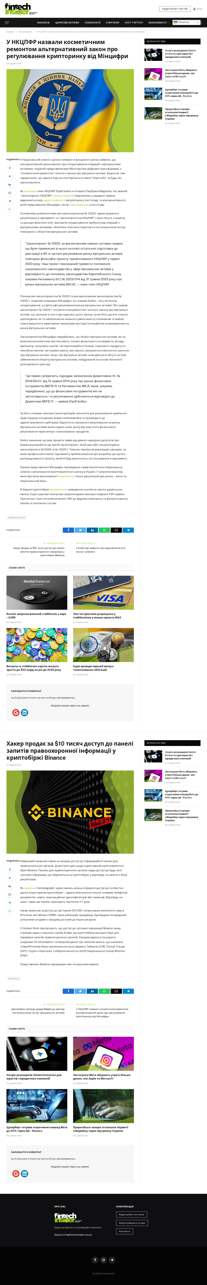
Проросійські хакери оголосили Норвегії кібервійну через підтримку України (181, 114)
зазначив (30, 191)
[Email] (9, 193)
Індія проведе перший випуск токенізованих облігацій (93, 668)
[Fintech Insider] (21, 8)
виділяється (66, 476)
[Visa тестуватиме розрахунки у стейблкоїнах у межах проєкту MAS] (103, 593)
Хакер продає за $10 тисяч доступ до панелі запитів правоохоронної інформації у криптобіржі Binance (39, 552)
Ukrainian (183, 22)
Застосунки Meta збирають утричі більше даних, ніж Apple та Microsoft (181, 73)
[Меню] (7, 22)
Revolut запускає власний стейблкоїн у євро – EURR (36, 615)
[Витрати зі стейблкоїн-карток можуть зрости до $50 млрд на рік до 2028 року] (36, 645)
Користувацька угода (132, 1223)
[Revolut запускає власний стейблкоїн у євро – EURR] (36, 593)
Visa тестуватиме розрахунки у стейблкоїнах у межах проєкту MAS (97, 615)
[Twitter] (9, 176)
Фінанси (43, 22)
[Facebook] (9, 168)
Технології (92, 22)
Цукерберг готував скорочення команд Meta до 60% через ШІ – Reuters (181, 92)
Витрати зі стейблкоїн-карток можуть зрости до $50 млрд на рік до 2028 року (33, 668)
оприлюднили (78, 204)
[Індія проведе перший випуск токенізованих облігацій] (103, 645)
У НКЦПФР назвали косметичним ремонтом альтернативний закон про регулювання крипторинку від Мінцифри (102, 1013)
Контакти (124, 1231)
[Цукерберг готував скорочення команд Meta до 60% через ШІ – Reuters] (153, 94)
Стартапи (112, 22)
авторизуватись (66, 697)
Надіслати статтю (175, 9)
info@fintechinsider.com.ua (77, 1235)
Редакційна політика (131, 1214)
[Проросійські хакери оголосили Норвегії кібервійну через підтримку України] (153, 113)
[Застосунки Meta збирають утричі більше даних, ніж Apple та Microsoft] (153, 74)
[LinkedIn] (9, 184)
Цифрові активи (67, 22)
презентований (63, 195)
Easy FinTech (134, 22)
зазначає (30, 888)
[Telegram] (9, 201)
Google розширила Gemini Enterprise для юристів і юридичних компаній (180, 53)
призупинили (59, 489)
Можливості (158, 22)
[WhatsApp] (9, 209)
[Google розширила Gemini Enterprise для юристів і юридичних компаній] (153, 55)
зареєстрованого (54, 200)
